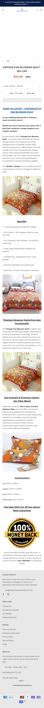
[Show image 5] (16, 61)
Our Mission (7, 614)
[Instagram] (8, 594)
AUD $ (21, 681)
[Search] (38, 10)
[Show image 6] (18, 61)
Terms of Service (9, 629)
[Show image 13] (33, 61)
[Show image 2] (10, 61)
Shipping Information (11, 633)
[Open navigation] (3, 10)
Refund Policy (8, 641)
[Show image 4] (14, 61)
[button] (22, 100)
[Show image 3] (12, 61)
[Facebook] (3, 594)
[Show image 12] (31, 61)
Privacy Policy (8, 637)
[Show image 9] (25, 61)
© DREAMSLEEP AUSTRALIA (22, 685)
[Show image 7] (20, 61)
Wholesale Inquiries (10, 610)
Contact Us (7, 606)
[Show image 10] (27, 61)
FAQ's (4, 644)
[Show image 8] (23, 61)
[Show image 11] (29, 61)
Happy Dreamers (9, 617)
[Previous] (4, 61)
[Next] (39, 61)
